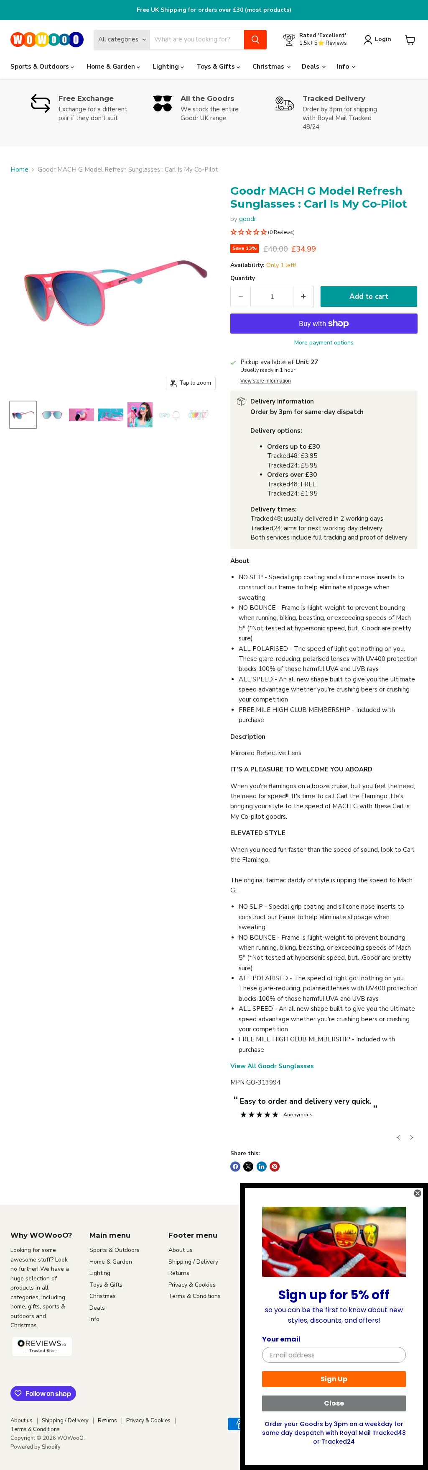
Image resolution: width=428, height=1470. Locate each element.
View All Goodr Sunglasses (272, 1066)
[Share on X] (248, 1167)
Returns (178, 1273)
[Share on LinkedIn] (262, 1167)
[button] (324, 232)
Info (344, 66)
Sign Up (334, 1379)
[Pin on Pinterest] (275, 1167)
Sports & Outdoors (40, 66)
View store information (265, 381)
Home (19, 169)
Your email (281, 1339)
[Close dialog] (417, 1193)
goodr (247, 219)
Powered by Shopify (35, 1447)
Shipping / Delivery (193, 1262)
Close (334, 1403)
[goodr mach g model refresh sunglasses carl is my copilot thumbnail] (23, 414)
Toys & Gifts (216, 66)
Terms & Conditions (194, 1296)
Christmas (269, 66)
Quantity (242, 278)
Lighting (167, 66)
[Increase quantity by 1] (303, 296)
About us (180, 1250)
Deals (311, 66)
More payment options (324, 342)
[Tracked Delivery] (336, 112)
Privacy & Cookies (192, 1285)
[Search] (255, 39)
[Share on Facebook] (235, 1167)
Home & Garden (112, 66)
